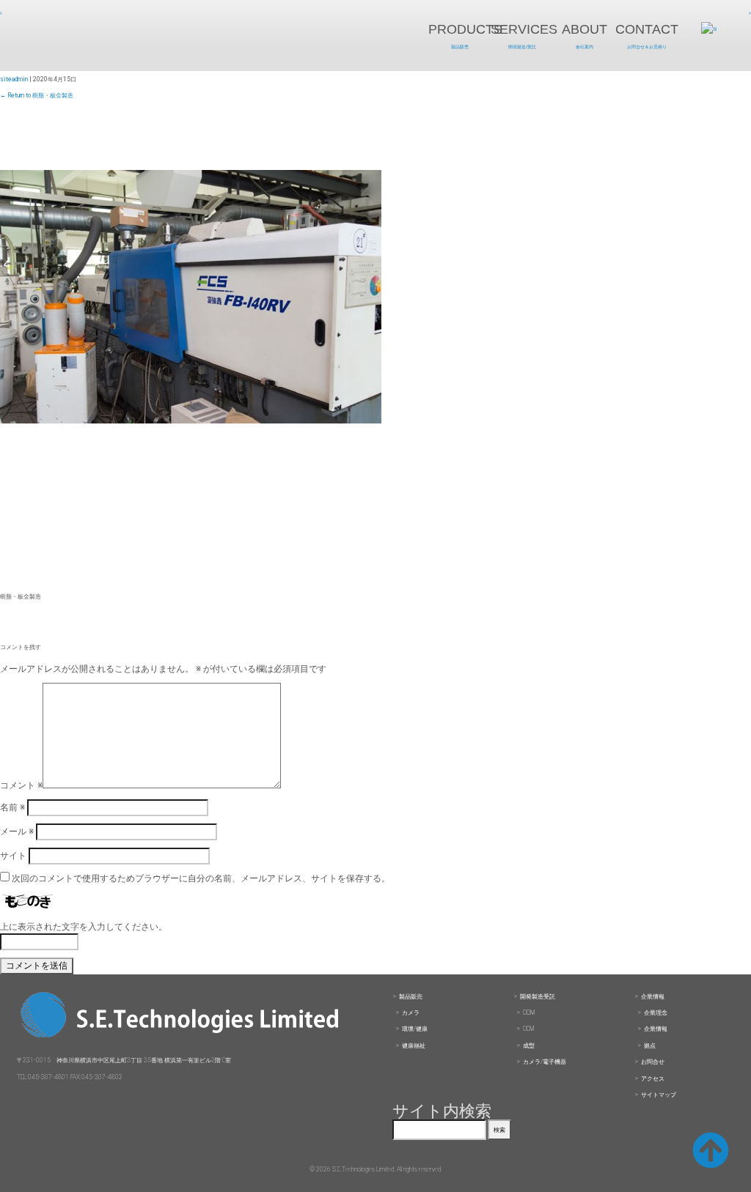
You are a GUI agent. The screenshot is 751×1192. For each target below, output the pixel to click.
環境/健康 (415, 1028)
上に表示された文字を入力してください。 (83, 927)
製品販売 (460, 46)
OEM (528, 1028)
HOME (121, 36)
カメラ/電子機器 (544, 1061)
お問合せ (652, 1061)
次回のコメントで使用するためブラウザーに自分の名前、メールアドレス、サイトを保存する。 (201, 878)
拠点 (650, 1045)
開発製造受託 (537, 996)
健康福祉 (413, 1045)
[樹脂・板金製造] (190, 420)
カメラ (411, 1012)
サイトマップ (658, 1094)
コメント (21, 785)
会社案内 (584, 46)
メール (17, 831)
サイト (13, 856)
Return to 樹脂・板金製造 (36, 95)
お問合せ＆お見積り (647, 46)
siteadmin (14, 79)
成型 (529, 1045)
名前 (12, 807)
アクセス (652, 1078)
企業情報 (652, 996)
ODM (529, 1012)
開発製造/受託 (522, 46)
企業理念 (655, 1012)
